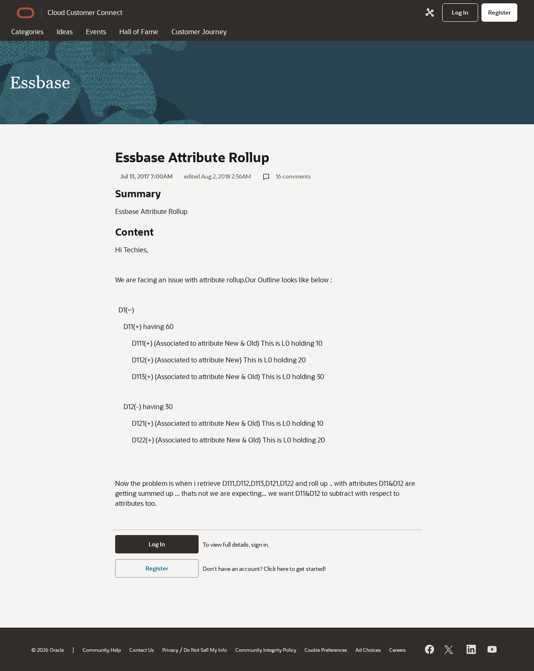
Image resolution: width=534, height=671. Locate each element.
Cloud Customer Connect (85, 12)
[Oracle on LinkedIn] (470, 649)
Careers (397, 649)
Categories (27, 31)
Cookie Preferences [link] (326, 649)
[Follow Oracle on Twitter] (449, 649)
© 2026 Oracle (47, 649)
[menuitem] (460, 12)
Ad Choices (368, 649)
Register (157, 568)
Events (96, 31)
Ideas (65, 31)
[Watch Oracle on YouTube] (491, 649)
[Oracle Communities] (430, 13)
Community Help (102, 649)
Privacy (170, 649)
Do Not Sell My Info (205, 649)
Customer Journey (199, 31)
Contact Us (141, 649)
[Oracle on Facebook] (428, 649)
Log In (157, 544)
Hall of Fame (138, 31)
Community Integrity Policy (265, 649)
